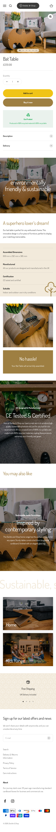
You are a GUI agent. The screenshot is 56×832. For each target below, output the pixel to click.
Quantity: (6, 75)
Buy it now (28, 102)
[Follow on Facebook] (5, 801)
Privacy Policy (8, 763)
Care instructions (9, 773)
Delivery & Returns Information (10, 756)
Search (6, 749)
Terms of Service (9, 768)
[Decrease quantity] (7, 82)
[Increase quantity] (18, 82)
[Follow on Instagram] (13, 801)
